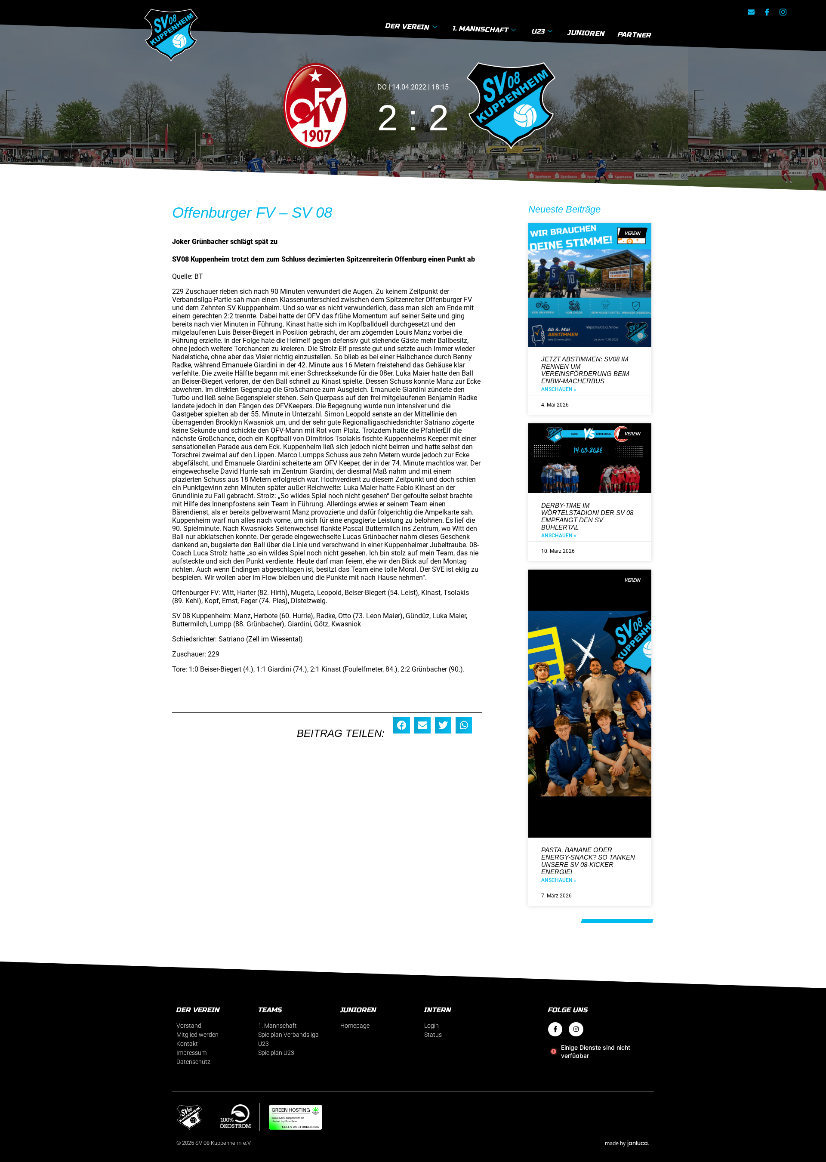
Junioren (586, 32)
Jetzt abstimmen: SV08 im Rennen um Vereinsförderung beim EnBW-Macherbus (585, 370)
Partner (635, 35)
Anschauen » (558, 389)
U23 (539, 31)
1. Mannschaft (481, 29)
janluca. (638, 1143)
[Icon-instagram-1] (783, 12)
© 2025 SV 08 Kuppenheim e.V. (214, 1143)
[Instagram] (576, 1029)
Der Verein (407, 26)
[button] (401, 725)
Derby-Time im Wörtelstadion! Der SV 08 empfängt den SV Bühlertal (587, 516)
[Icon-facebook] (767, 12)
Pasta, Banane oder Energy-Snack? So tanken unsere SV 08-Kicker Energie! (588, 860)
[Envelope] (751, 12)
